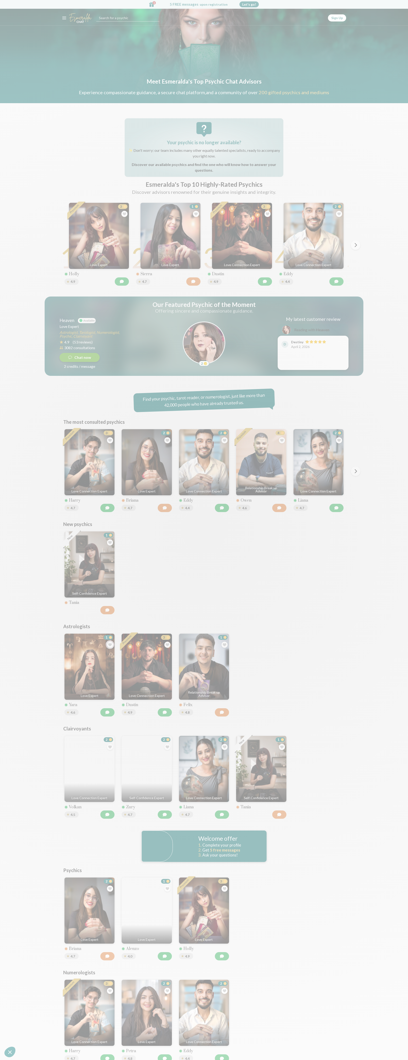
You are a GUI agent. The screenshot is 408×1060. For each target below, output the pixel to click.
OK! (237, 576)
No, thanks (171, 576)
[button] (10, 1052)
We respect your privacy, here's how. (182, 560)
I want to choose (204, 576)
